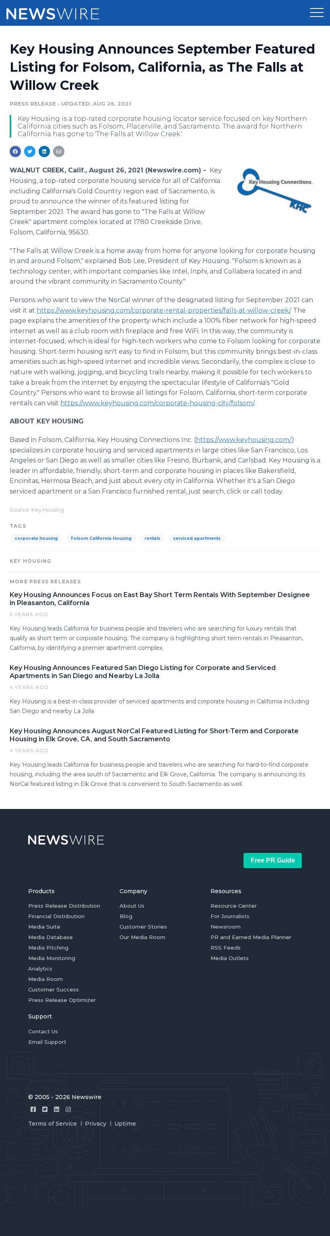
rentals (152, 538)
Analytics (40, 968)
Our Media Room (142, 937)
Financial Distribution (56, 916)
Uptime (125, 1123)
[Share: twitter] (29, 151)
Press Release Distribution (64, 905)
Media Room (45, 979)
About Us (132, 905)
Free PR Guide (273, 860)
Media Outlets (229, 958)
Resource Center (233, 905)
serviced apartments (197, 538)
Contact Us (43, 1031)
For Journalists (230, 916)
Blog (126, 916)
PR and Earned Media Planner (250, 937)
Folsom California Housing (101, 538)
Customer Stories (143, 926)
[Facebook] (33, 1109)
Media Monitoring (51, 958)
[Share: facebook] (15, 151)
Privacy (95, 1123)
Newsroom (225, 926)
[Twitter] (44, 1109)
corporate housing (36, 538)
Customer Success (53, 989)
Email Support (47, 1042)
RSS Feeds (225, 947)
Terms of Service (52, 1123)
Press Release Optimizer (62, 1000)
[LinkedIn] (56, 1109)
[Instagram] (68, 1109)
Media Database (50, 937)
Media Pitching (48, 947)
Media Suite (44, 926)
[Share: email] (58, 151)
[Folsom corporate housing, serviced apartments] (275, 190)
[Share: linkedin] (44, 151)
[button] (317, 13)
